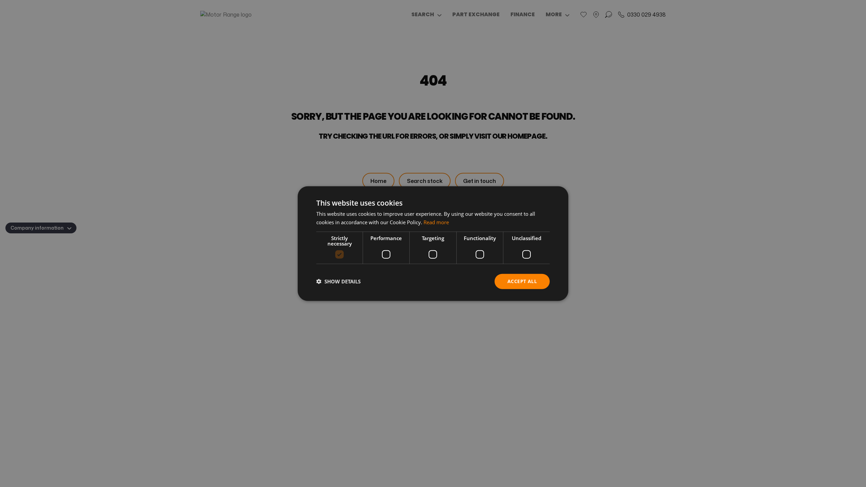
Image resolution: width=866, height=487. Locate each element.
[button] (338, 281)
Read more (436, 222)
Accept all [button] (522, 281)
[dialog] (433, 243)
